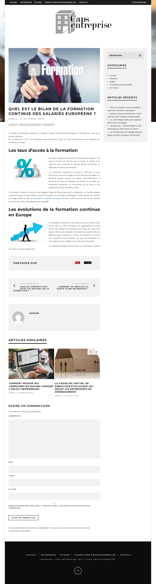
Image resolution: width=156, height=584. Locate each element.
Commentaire (15, 416)
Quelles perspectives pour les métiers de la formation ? (31, 289)
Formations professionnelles (60, 2)
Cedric (58, 396)
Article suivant (80, 284)
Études (38, 2)
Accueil (14, 2)
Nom (11, 462)
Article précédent (29, 284)
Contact (83, 2)
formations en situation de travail (47, 198)
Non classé (114, 88)
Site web (12, 489)
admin (13, 119)
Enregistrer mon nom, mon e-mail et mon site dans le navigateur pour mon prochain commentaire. (49, 507)
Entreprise (26, 2)
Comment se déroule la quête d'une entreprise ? (72, 288)
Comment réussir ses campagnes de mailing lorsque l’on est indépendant (31, 386)
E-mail (12, 476)
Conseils (113, 75)
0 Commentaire (48, 124)
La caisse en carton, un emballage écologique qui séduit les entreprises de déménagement (74, 387)
